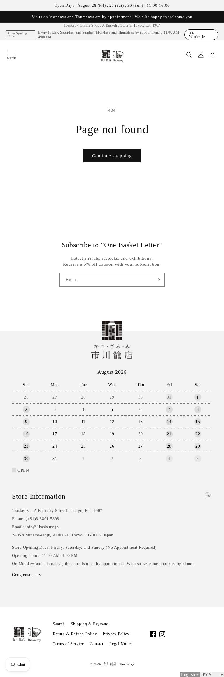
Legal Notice (121, 644)
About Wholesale (197, 35)
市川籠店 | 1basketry (118, 664)
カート (212, 55)
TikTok (181, 634)
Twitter (190, 634)
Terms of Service (68, 644)
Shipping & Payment (90, 624)
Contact (97, 644)
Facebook (153, 634)
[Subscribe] (157, 280)
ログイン (200, 55)
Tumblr (209, 634)
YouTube (171, 634)
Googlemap (22, 575)
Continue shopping (112, 155)
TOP (210, 665)
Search (59, 624)
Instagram (162, 634)
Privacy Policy (116, 634)
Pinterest (199, 634)
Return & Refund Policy (75, 634)
